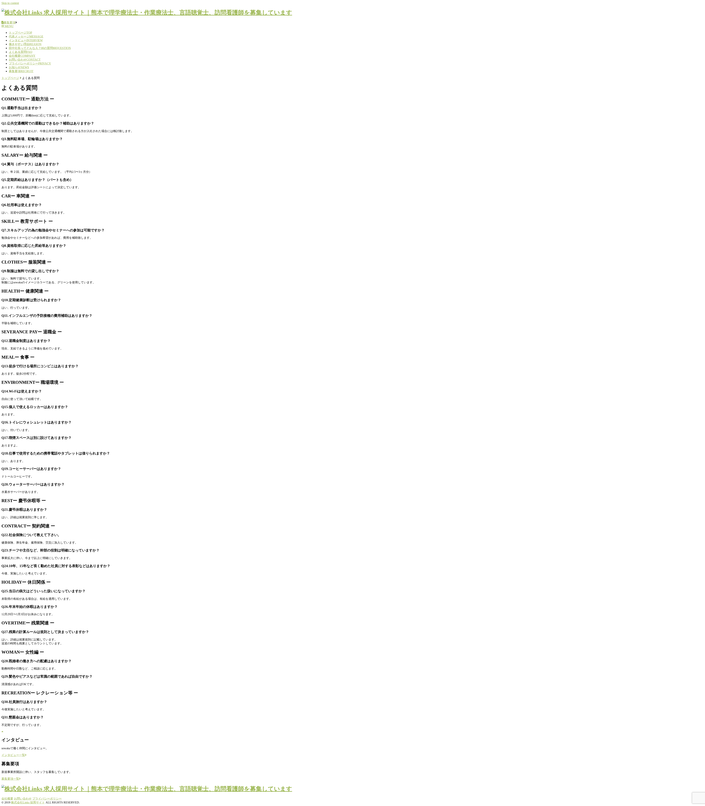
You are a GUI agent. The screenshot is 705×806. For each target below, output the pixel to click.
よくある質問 (20, 51)
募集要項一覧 (10, 778)
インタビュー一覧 (13, 755)
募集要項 (21, 71)
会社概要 (22, 55)
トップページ (20, 32)
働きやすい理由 (25, 44)
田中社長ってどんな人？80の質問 (40, 48)
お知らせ (19, 67)
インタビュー (26, 40)
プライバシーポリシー (30, 63)
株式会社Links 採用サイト (28, 802)
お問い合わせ (25, 59)
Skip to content (10, 3)
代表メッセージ (26, 36)
